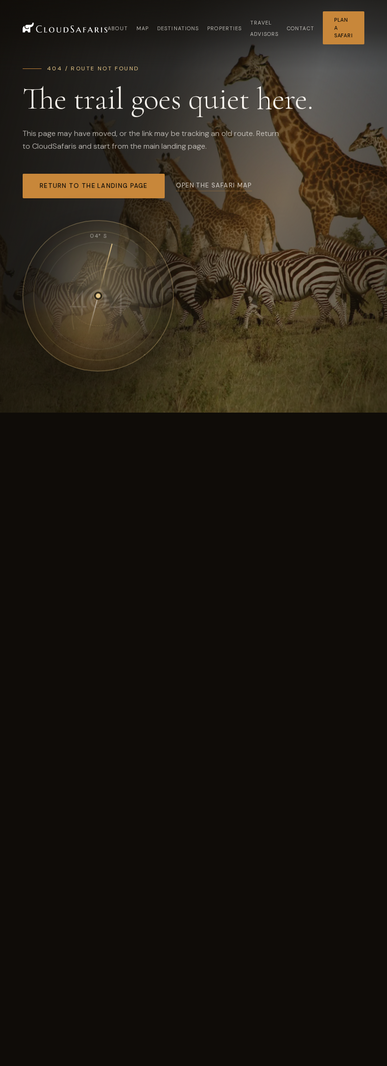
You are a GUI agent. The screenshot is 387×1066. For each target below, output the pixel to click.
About (118, 28)
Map (142, 28)
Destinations (178, 28)
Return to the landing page (94, 186)
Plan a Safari (343, 28)
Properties (224, 28)
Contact (300, 28)
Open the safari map (214, 185)
